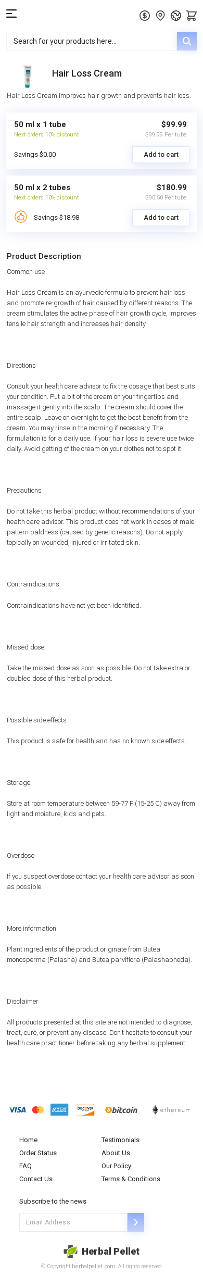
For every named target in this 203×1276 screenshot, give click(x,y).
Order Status (38, 1153)
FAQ (25, 1166)
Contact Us (36, 1179)
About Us (116, 1153)
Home (28, 1140)
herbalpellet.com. (93, 1266)
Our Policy (116, 1166)
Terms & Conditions (131, 1179)
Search (187, 41)
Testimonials (120, 1140)
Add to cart (161, 154)
